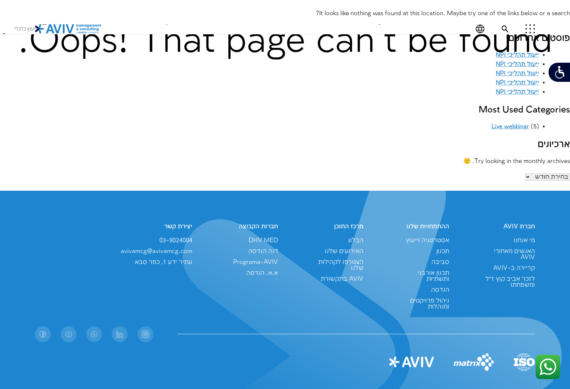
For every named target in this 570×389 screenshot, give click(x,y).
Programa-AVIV (255, 262)
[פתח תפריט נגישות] (559, 72)
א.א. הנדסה (262, 273)
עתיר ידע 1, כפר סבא (163, 262)
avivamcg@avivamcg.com (156, 251)
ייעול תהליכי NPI (517, 92)
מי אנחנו (524, 240)
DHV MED (263, 240)
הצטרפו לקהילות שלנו (341, 265)
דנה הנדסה (263, 251)
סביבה (440, 262)
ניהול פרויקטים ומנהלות (429, 304)
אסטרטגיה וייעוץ (427, 240)
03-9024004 (175, 240)
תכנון (442, 251)
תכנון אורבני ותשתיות (433, 276)
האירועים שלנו (344, 251)
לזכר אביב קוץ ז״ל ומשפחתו (510, 282)
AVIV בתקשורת (342, 279)
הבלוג (356, 240)
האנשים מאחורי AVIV (514, 254)
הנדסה (440, 290)
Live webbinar (510, 126)
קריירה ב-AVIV (514, 268)
